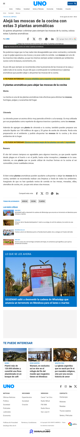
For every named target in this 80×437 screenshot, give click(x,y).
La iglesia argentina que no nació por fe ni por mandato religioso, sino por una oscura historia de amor (65, 371)
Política (18, 9)
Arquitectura (59, 363)
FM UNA (44, 405)
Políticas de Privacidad (10, 422)
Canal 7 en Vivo (46, 397)
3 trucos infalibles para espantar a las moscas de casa (47, 79)
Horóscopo (64, 397)
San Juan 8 (45, 412)
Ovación (68, 9)
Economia (50, 9)
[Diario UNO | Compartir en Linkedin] (52, 39)
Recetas (62, 406)
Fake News (17, 210)
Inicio (11, 9)
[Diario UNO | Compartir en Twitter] (34, 39)
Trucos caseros (65, 411)
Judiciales (7, 412)
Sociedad (27, 9)
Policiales (59, 9)
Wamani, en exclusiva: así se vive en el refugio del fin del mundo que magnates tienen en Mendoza (40, 371)
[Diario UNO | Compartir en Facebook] (28, 39)
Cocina (33, 201)
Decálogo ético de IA (9, 425)
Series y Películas (38, 9)
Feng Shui (17, 239)
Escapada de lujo (20, 229)
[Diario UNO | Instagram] (65, 386)
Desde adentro (35, 363)
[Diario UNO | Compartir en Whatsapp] (46, 39)
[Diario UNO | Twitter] (75, 386)
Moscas (24, 201)
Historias (17, 220)
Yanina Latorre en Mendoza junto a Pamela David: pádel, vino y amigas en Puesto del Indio (44, 232)
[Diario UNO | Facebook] (60, 386)
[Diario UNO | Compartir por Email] (40, 39)
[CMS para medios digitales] (40, 431)
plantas (42, 201)
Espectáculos (27, 397)
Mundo (7, 363)
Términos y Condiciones (28, 422)
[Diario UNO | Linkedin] (70, 386)
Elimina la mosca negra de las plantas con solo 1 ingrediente (50, 142)
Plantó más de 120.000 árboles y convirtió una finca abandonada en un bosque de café (13, 371)
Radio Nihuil (45, 401)
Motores (63, 402)
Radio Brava (45, 408)
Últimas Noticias (9, 397)
